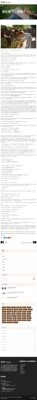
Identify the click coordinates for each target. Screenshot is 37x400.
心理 (9, 311)
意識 (29, 311)
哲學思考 (3, 256)
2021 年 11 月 (18, 344)
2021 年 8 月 (18, 350)
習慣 (8, 233)
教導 (23, 231)
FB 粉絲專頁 (4, 383)
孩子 (12, 231)
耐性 (11, 233)
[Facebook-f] (31, 398)
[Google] (33, 398)
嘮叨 (10, 231)
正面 (28, 231)
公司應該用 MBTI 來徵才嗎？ (12, 287)
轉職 (4, 322)
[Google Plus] (10, 238)
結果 (6, 233)
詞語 (29, 233)
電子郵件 (3, 380)
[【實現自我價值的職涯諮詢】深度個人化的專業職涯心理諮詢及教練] (6, 2)
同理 (8, 231)
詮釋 (15, 320)
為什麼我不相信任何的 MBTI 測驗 (12, 297)
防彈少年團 (10, 322)
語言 (31, 233)
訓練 (27, 233)
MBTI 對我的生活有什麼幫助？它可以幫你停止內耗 (15, 292)
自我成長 (3, 267)
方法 (24, 231)
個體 (24, 307)
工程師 (30, 309)
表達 (17, 233)
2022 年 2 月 (18, 336)
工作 (25, 309)
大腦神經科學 (10, 309)
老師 (9, 233)
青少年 (15, 322)
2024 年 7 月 (18, 330)
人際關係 (19, 307)
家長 (20, 309)
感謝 (19, 231)
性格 (19, 311)
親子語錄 (14, 50)
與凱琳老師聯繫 (22, 365)
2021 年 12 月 (18, 341)
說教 (32, 233)
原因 (4, 231)
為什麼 (30, 231)
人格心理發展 (22, 371)
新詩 (24, 313)
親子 (19, 233)
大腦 (4, 309)
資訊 (29, 320)
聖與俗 (6, 242)
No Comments (19, 50)
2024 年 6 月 (18, 333)
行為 (15, 233)
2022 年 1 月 (18, 339)
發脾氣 (2, 233)
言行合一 (24, 233)
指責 (21, 231)
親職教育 (21, 233)
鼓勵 (3, 235)
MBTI (3, 253)
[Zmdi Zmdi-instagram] (35, 398)
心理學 (14, 311)
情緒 (17, 231)
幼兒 (13, 231)
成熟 (4, 313)
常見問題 (21, 366)
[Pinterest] (8, 238)
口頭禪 (6, 231)
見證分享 (21, 368)
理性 (32, 231)
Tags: (2, 231)
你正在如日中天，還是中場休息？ (26, 242)
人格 (13, 307)
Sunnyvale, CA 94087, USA (6, 391)
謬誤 (24, 320)
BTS (4, 307)
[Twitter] (6, 238)
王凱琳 (4, 50)
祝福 (4, 233)
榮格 (29, 313)
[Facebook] (4, 238)
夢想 (29, 307)
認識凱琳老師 (22, 373)
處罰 (13, 233)
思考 (15, 231)
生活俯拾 (3, 264)
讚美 (34, 233)
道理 (1, 235)
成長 (9, 313)
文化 (13, 313)
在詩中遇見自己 (4, 259)
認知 (19, 320)
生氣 (34, 231)
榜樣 (26, 231)
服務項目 (21, 369)
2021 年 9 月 (18, 347)
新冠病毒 (18, 313)
